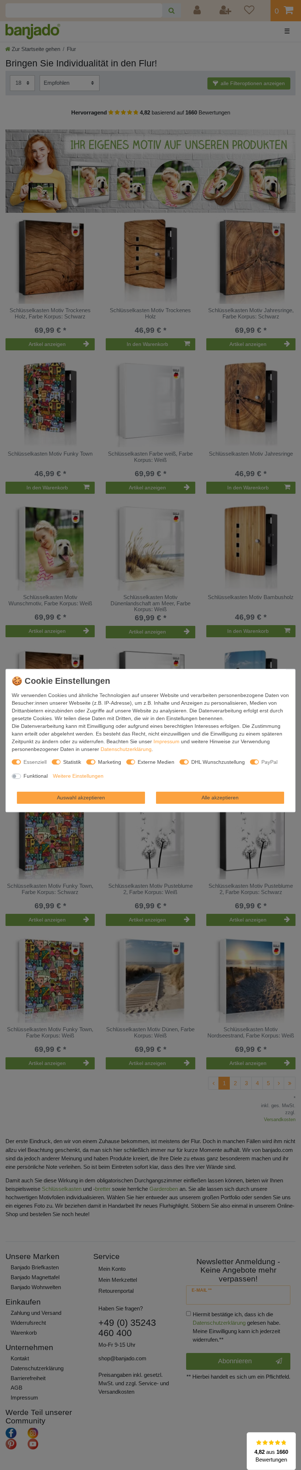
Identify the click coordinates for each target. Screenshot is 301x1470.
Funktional (35, 776)
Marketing (109, 762)
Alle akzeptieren (220, 797)
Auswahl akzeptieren (81, 797)
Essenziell (35, 762)
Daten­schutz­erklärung (126, 749)
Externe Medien (156, 762)
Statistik (72, 762)
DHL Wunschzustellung (218, 762)
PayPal (269, 762)
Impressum (166, 741)
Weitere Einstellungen (78, 776)
